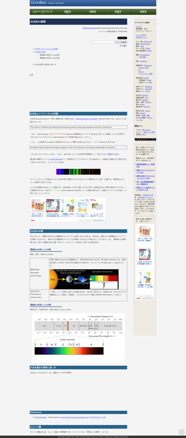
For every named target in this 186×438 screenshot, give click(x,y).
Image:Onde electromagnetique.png (74, 417)
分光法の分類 (40, 52)
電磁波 (110, 154)
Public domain (56, 159)
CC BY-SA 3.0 (95, 417)
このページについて (42, 12)
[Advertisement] (49, 92)
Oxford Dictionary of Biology (86, 119)
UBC (84, 28)
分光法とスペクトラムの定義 (46, 49)
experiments (92, 28)
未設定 (67, 12)
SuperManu (42, 417)
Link (104, 417)
